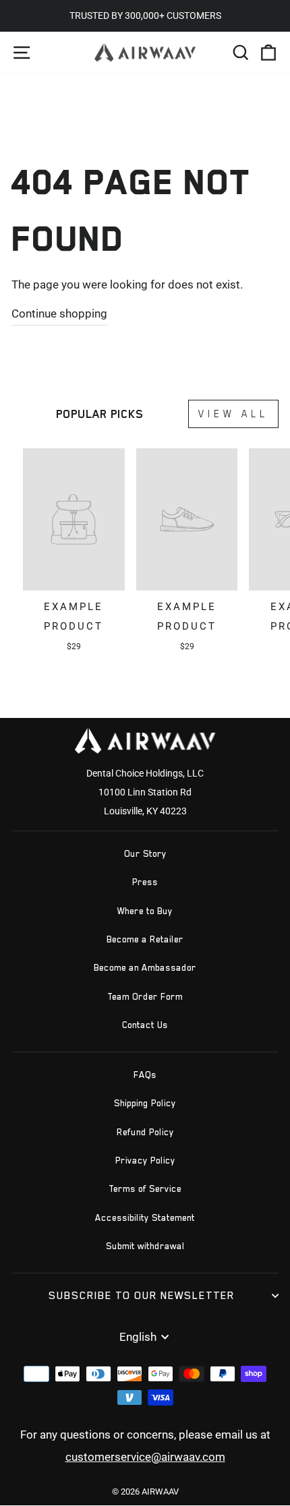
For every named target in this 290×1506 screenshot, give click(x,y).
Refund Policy (145, 1132)
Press (145, 882)
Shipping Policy (145, 1103)
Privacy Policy (145, 1160)
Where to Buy (145, 911)
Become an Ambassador (145, 968)
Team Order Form (145, 997)
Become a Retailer (145, 939)
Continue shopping (59, 313)
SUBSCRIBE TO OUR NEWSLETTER (142, 1295)
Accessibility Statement (145, 1218)
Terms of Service (145, 1189)
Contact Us (145, 1025)
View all (233, 413)
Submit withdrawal (145, 1246)
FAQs (145, 1075)
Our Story (145, 854)
